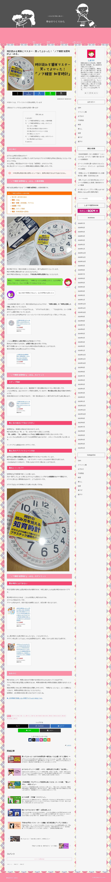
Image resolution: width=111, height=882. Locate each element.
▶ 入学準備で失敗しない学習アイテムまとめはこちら (24, 698)
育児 (16, 718)
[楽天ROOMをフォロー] (41, 739)
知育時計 (11, 718)
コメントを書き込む (39, 859)
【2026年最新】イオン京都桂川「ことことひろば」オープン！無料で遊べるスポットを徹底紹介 (91, 156)
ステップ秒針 (33, 126)
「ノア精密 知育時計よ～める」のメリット (39, 123)
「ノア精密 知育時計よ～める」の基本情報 (39, 120)
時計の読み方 (58, 715)
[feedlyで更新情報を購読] (45, 739)
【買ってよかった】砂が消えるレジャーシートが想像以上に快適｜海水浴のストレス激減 (91, 182)
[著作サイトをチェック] (30, 739)
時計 (51, 715)
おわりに (29, 141)
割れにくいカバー (35, 133)
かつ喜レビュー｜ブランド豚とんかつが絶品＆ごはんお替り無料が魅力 (91, 191)
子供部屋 (40, 715)
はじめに (29, 118)
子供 (34, 715)
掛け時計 (46, 715)
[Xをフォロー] (33, 739)
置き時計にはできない (36, 139)
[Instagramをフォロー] (37, 739)
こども (23, 715)
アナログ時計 (17, 715)
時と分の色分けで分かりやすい (39, 128)
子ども (29, 715)
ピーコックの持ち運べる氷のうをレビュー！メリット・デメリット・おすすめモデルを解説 (91, 166)
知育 (10, 715)
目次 (37, 114)
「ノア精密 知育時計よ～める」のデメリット (40, 136)
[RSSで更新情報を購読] (48, 739)
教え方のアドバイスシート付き (39, 131)
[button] (61, 93)
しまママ (91, 60)
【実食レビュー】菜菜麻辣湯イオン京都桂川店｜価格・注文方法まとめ (91, 174)
